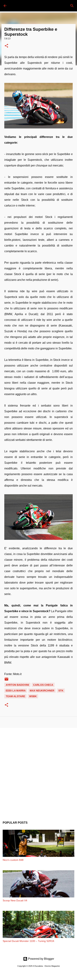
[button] (6, 46)
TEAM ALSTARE (15, 696)
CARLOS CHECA (43, 684)
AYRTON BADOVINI (17, 684)
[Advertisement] (38, 771)
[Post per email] (6, 680)
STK (60, 690)
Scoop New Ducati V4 (15, 900)
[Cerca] (72, 5)
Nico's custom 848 (13, 859)
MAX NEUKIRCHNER (42, 690)
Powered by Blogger (40, 958)
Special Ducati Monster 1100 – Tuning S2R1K (28, 941)
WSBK (33, 696)
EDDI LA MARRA (16, 690)
